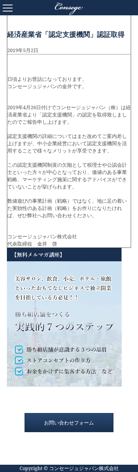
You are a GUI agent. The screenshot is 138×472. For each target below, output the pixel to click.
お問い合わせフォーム (69, 422)
